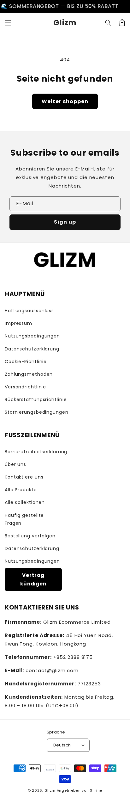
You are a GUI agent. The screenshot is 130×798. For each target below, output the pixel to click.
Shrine (96, 790)
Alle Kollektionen (25, 502)
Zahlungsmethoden (29, 374)
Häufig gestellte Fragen (24, 519)
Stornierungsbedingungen (36, 412)
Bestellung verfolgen (30, 536)
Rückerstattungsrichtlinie (36, 399)
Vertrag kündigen (33, 579)
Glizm (50, 790)
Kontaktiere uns (24, 477)
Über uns (15, 464)
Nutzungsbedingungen (32, 336)
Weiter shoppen (65, 101)
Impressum (18, 323)
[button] (8, 23)
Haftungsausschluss (29, 310)
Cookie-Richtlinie (26, 361)
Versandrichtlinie (25, 387)
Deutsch (62, 745)
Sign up (65, 222)
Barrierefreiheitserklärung (33, 451)
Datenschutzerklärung (32, 349)
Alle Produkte (21, 489)
